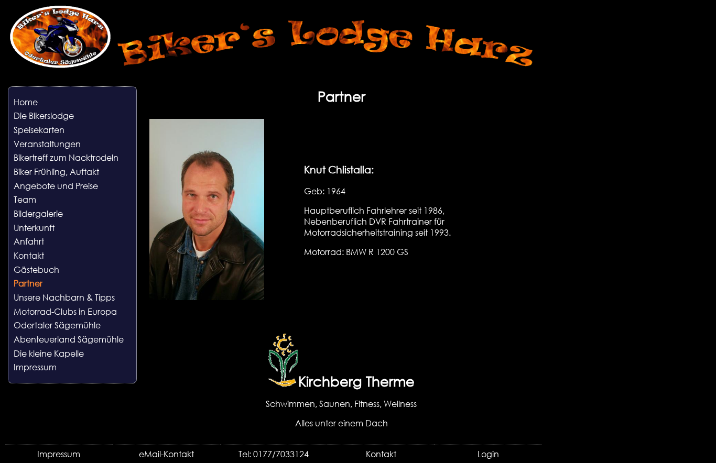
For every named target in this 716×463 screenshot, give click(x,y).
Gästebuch (36, 269)
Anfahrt (29, 241)
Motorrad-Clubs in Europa (65, 311)
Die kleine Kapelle (49, 353)
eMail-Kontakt (166, 453)
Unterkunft (34, 227)
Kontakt (29, 255)
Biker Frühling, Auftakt (56, 171)
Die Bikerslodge (44, 115)
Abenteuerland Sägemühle (69, 339)
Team (25, 199)
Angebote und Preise (56, 185)
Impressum (35, 366)
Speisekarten (39, 129)
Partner (28, 283)
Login (488, 453)
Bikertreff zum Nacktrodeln (66, 157)
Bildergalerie (38, 213)
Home (26, 101)
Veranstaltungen (47, 143)
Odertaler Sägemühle (57, 324)
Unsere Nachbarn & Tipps (64, 297)
